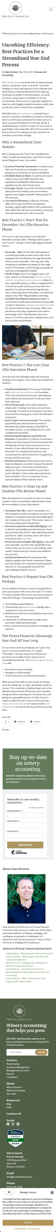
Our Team (11, 1094)
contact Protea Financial (14, 703)
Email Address (15, 810)
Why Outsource (14, 1087)
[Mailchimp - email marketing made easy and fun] (19, 854)
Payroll (10, 1074)
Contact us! (14, 1113)
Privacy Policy (34, 1228)
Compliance (12, 1077)
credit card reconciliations (22, 392)
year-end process (25, 113)
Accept (28, 1222)
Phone (11, 1183)
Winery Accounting (16, 1090)
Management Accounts (18, 1070)
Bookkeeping (13, 1064)
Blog (9, 1104)
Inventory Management (18, 1067)
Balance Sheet (29, 607)
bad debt (27, 538)
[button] (52, 1192)
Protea (15, 9)
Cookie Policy (20, 1228)
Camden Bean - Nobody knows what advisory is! (29, 953)
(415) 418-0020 (15, 1187)
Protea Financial (12, 82)
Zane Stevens (11, 72)
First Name (13, 821)
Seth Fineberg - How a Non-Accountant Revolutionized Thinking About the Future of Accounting (27, 972)
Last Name (13, 831)
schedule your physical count (40, 305)
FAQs (9, 1107)
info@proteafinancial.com (19, 1177)
